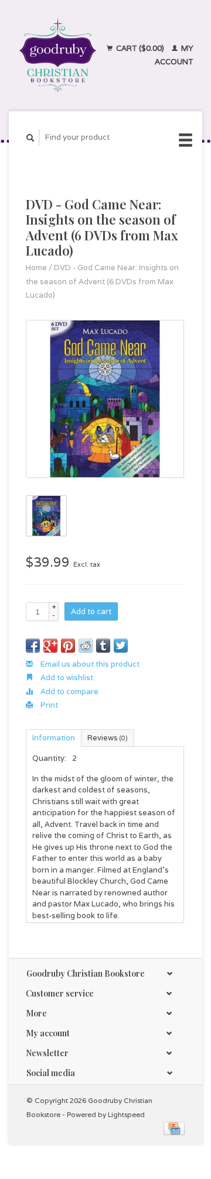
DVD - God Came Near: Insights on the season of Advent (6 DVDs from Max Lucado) (102, 281)
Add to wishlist (66, 677)
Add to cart (91, 611)
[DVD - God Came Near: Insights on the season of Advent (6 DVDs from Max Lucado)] (104, 398)
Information (53, 738)
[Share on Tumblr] (103, 646)
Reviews (107, 738)
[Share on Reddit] (86, 646)
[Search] (30, 137)
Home (36, 268)
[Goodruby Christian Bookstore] (58, 55)
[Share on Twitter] (121, 646)
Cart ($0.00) (140, 48)
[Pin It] (68, 646)
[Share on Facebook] (33, 646)
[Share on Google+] (50, 646)
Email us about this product (89, 664)
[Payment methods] (174, 1128)
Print (48, 705)
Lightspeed (126, 1114)
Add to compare (68, 692)
